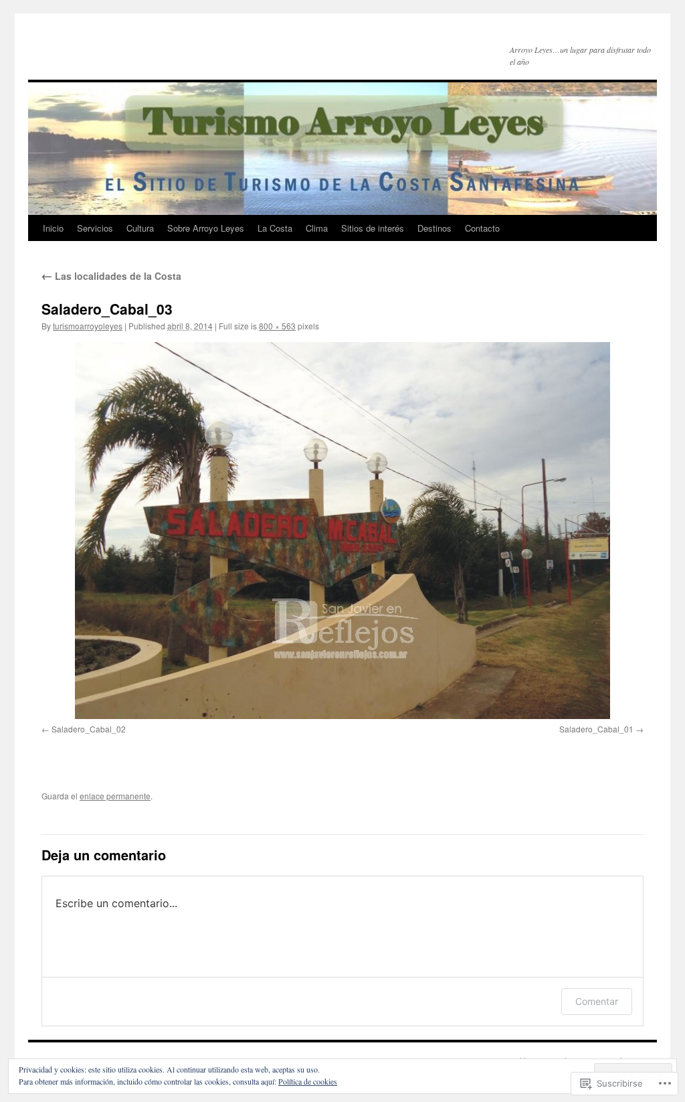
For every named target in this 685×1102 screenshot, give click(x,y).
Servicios (95, 228)
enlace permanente (115, 795)
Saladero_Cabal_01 (596, 728)
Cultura (140, 228)
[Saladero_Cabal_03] (342, 530)
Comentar (596, 1001)
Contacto (482, 228)
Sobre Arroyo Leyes (205, 228)
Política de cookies (307, 1081)
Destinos (434, 228)
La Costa (275, 228)
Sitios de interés (372, 228)
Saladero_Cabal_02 (89, 728)
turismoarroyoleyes (87, 325)
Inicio (53, 228)
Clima (317, 228)
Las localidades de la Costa (111, 276)
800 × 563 (277, 325)
